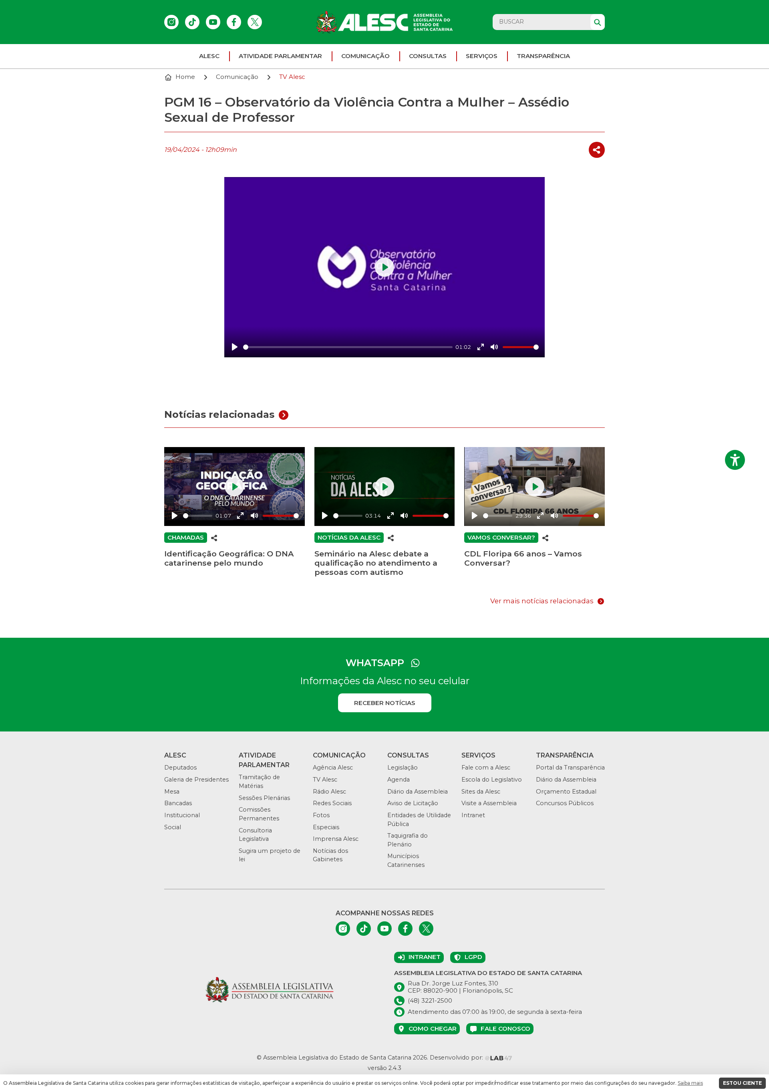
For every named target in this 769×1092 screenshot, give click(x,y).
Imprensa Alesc (335, 838)
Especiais (326, 827)
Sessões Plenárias (264, 798)
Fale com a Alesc (485, 767)
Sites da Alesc (480, 791)
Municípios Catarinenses (406, 860)
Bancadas (178, 803)
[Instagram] (171, 22)
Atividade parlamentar (280, 56)
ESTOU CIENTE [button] (742, 1083)
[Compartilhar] (597, 150)
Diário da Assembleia (417, 791)
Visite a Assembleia (489, 803)
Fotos (321, 815)
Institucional (182, 815)
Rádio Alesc (329, 791)
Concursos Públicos (565, 803)
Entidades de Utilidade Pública (419, 820)
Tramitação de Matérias (259, 782)
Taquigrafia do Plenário (407, 840)
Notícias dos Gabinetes (330, 855)
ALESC (209, 56)
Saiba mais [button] (690, 1083)
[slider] (348, 347)
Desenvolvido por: (457, 1057)
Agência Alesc (333, 767)
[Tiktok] (192, 22)
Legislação (402, 767)
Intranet (473, 815)
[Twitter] (255, 22)
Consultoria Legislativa (255, 835)
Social (172, 827)
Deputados (180, 767)
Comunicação (365, 56)
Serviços (481, 56)
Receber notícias (384, 703)
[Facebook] (234, 22)
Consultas (428, 56)
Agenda (398, 779)
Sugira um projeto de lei (269, 855)
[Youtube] (213, 22)
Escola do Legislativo (491, 779)
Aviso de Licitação (412, 803)
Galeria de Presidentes (196, 779)
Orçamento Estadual (566, 791)
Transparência (543, 56)
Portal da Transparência (570, 767)
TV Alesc (325, 779)
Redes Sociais (332, 803)
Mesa (171, 791)
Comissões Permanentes (259, 814)
